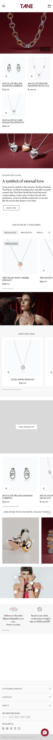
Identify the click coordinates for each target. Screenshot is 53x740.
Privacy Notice (28, 737)
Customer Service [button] (12, 688)
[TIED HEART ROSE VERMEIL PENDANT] (19, 302)
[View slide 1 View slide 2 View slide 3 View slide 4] (26, 56)
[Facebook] (3, 728)
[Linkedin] (15, 728)
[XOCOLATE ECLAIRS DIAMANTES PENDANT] (13, 151)
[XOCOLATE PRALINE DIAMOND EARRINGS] (13, 114)
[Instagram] (11, 728)
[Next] (49, 558)
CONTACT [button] (7, 697)
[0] (15, 638)
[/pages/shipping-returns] (13, 655)
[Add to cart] (6, 122)
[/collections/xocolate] (26, 56)
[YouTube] (19, 728)
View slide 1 (42, 95)
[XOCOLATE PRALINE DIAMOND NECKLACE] (39, 114)
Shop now (11, 254)
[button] (4, 665)
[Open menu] (6, 6)
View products (26, 473)
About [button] (5, 705)
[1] (31, 629)
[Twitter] (7, 728)
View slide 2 (44, 95)
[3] (15, 623)
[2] (36, 636)
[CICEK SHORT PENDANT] (23, 404)
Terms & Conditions (11, 737)
